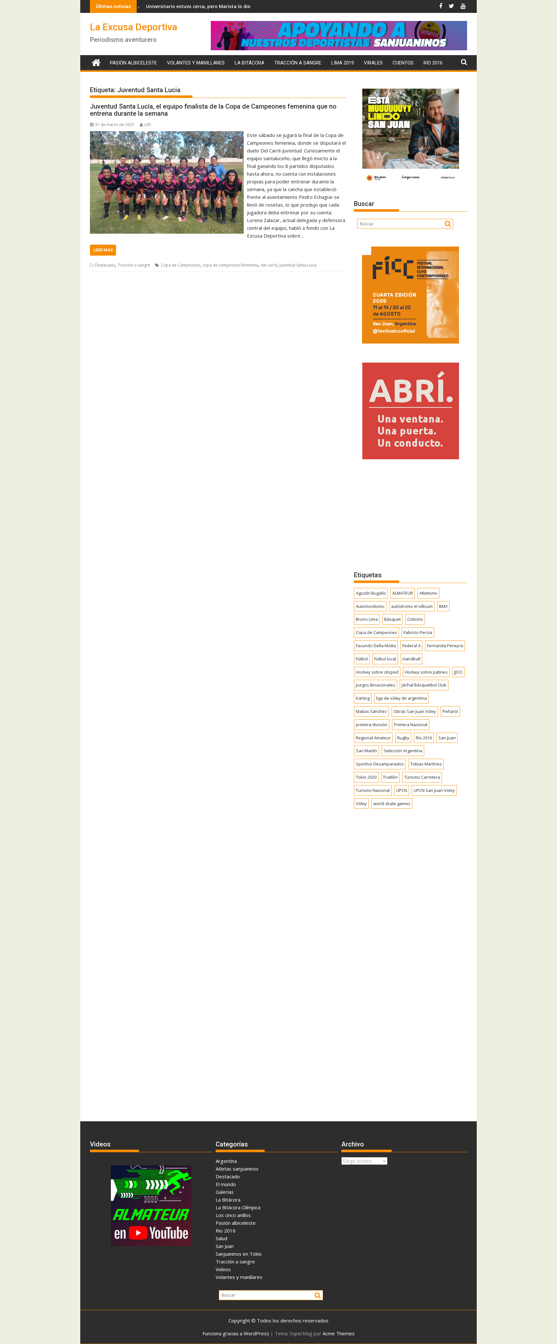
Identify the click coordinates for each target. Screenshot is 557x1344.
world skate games (391, 803)
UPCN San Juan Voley (434, 790)
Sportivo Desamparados (380, 764)
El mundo (226, 1184)
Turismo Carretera (422, 777)
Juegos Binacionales (375, 685)
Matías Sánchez (371, 711)
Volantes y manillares (196, 63)
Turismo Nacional (373, 790)
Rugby (403, 738)
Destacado (105, 265)
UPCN (401, 790)
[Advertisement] (410, 515)
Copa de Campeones (180, 265)
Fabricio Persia (418, 632)
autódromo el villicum (412, 606)
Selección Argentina (403, 751)
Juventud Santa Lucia (298, 265)
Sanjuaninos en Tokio (239, 1254)
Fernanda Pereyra (445, 645)
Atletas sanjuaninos (237, 1168)
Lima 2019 (342, 63)
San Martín (366, 751)
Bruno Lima (367, 619)
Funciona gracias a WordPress (235, 1333)
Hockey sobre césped (377, 672)
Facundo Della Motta (376, 645)
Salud (221, 1238)
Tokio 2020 (366, 777)
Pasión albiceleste (133, 63)
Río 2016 (424, 738)
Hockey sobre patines (426, 672)
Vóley (361, 803)
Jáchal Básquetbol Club (424, 685)
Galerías (225, 1192)
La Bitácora (249, 63)
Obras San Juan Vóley (415, 711)
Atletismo (428, 593)
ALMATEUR (402, 593)
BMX (443, 606)
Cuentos (403, 63)
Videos (223, 1269)
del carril (269, 265)
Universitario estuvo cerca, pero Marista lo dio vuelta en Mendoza (174, 6)
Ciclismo (415, 619)
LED (147, 124)
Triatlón (390, 777)
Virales (373, 63)
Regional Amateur (373, 738)
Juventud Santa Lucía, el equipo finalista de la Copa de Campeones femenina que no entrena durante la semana (213, 109)
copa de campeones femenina (230, 265)
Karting (363, 698)
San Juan (447, 738)
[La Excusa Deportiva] (96, 62)
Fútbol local (385, 659)
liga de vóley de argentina (401, 698)
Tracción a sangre (297, 63)
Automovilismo (370, 606)
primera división (371, 724)
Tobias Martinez (426, 764)
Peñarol (450, 711)
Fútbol (362, 659)
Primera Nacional (410, 724)
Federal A (411, 645)
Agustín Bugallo (371, 593)
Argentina (226, 1161)
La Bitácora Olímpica (238, 1207)
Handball (411, 659)
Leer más (103, 250)
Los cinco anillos (233, 1215)
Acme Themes (339, 1333)
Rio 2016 (433, 63)
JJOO (458, 672)
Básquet (392, 619)
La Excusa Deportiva (133, 27)
